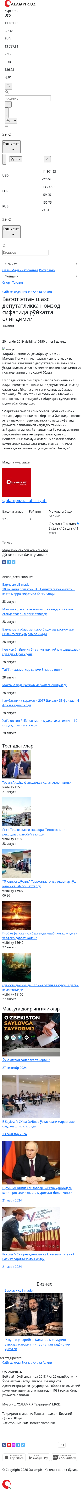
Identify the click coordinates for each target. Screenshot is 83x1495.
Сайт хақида (11, 292)
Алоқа (37, 292)
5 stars (57, 524)
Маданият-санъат (24, 270)
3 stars (54, 528)
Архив (47, 292)
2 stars (68, 528)
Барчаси (16, 584)
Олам (6, 270)
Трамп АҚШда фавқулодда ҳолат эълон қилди (36, 782)
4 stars (71, 524)
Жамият (11, 264)
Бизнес (26, 292)
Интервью (47, 270)
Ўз (8, 121)
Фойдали (11, 276)
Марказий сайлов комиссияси (25, 550)
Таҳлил (17, 282)
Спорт (7, 282)
